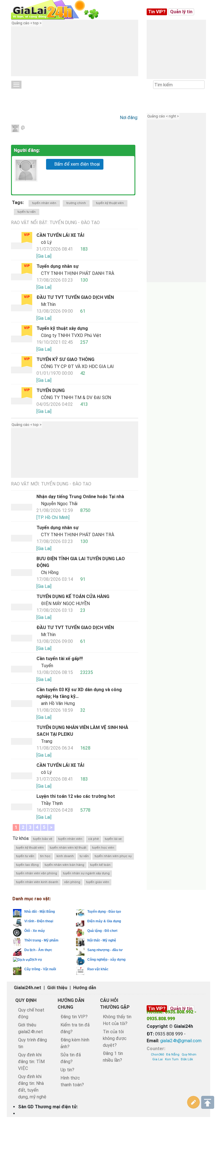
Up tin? (67, 1069)
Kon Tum (172, 1059)
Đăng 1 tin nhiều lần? (113, 1057)
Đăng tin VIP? (74, 1016)
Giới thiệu (57, 987)
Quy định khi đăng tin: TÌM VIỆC (31, 1061)
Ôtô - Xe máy (34, 931)
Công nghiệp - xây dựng (106, 960)
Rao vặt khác (97, 969)
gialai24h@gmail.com (180, 1040)
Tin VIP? (157, 11)
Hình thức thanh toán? (72, 1081)
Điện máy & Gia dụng (104, 921)
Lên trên (207, 1102)
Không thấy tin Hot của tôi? (117, 1020)
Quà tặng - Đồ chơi (102, 931)
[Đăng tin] (193, 1102)
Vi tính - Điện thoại (38, 921)
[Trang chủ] (60, 10)
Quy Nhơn (189, 1054)
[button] (82, 52)
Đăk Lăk (187, 1059)
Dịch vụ (36, 960)
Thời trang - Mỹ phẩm (41, 940)
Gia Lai (157, 1059)
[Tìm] (200, 85)
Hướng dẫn (84, 987)
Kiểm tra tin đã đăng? (75, 1028)
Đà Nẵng (172, 1054)
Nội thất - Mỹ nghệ (101, 940)
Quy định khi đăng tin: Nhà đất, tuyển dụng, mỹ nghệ (32, 1087)
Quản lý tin (181, 11)
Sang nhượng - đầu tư (105, 950)
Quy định (25, 1000)
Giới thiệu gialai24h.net (30, 1028)
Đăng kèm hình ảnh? (74, 1043)
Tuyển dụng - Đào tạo (38, 94)
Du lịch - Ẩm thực (38, 950)
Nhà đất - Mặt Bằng (39, 912)
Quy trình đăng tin (32, 1043)
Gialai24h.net (27, 987)
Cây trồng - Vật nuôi (40, 969)
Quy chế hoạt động (31, 1013)
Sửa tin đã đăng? (70, 1058)
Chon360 (157, 1054)
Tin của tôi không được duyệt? (115, 1038)
